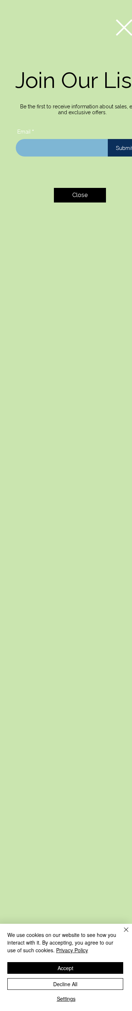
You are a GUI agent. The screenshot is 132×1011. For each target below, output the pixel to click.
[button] (80, 195)
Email (23, 131)
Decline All (65, 984)
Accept (65, 968)
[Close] (122, 934)
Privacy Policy (72, 950)
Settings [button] (66, 998)
